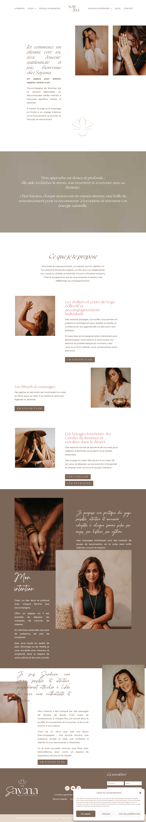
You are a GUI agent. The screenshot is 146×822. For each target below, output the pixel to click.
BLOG (118, 8)
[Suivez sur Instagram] (67, 788)
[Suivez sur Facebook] (78, 788)
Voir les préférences (129, 813)
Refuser (106, 813)
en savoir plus (80, 359)
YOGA (30, 8)
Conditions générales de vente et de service (73, 795)
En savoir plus (52, 762)
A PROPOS (19, 8)
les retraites (79, 483)
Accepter (86, 813)
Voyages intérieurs (98, 8)
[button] (140, 792)
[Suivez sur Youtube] (73, 788)
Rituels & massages (49, 8)
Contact (128, 8)
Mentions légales (60, 799)
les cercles (77, 476)
